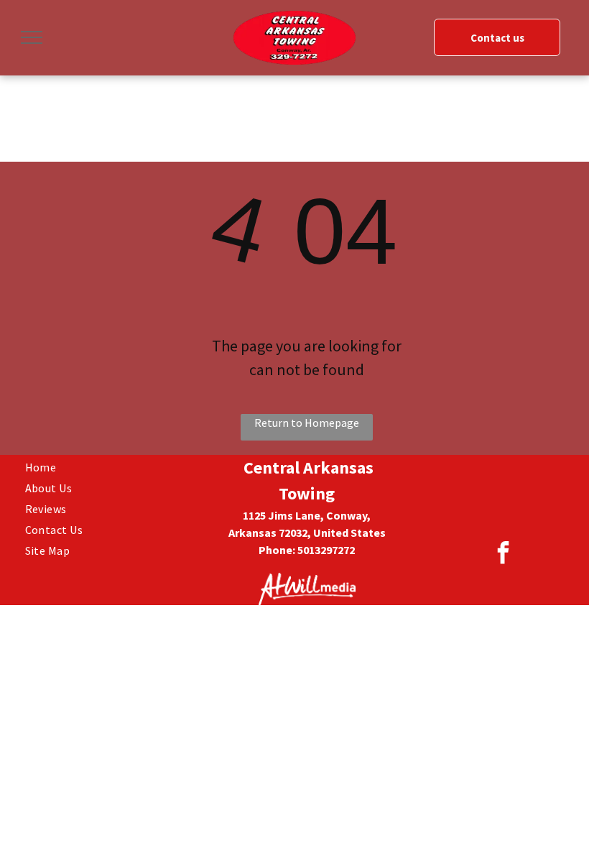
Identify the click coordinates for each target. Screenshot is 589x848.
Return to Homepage (306, 422)
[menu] (31, 37)
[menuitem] (111, 465)
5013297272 (326, 550)
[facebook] (503, 554)
